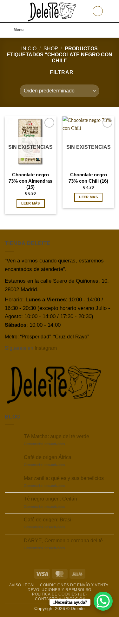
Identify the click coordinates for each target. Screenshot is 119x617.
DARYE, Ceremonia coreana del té (63, 540)
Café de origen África (47, 457)
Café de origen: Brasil (48, 519)
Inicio (28, 48)
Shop (50, 48)
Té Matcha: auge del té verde (56, 436)
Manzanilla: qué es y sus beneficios (64, 478)
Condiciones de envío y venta (74, 585)
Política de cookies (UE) (59, 594)
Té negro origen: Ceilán (50, 498)
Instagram (46, 348)
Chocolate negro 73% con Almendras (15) (30, 181)
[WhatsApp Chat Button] (103, 601)
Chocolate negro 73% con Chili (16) (88, 177)
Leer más (30, 203)
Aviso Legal (22, 585)
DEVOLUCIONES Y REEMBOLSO (59, 590)
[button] (8, 11)
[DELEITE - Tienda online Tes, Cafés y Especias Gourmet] (52, 11)
